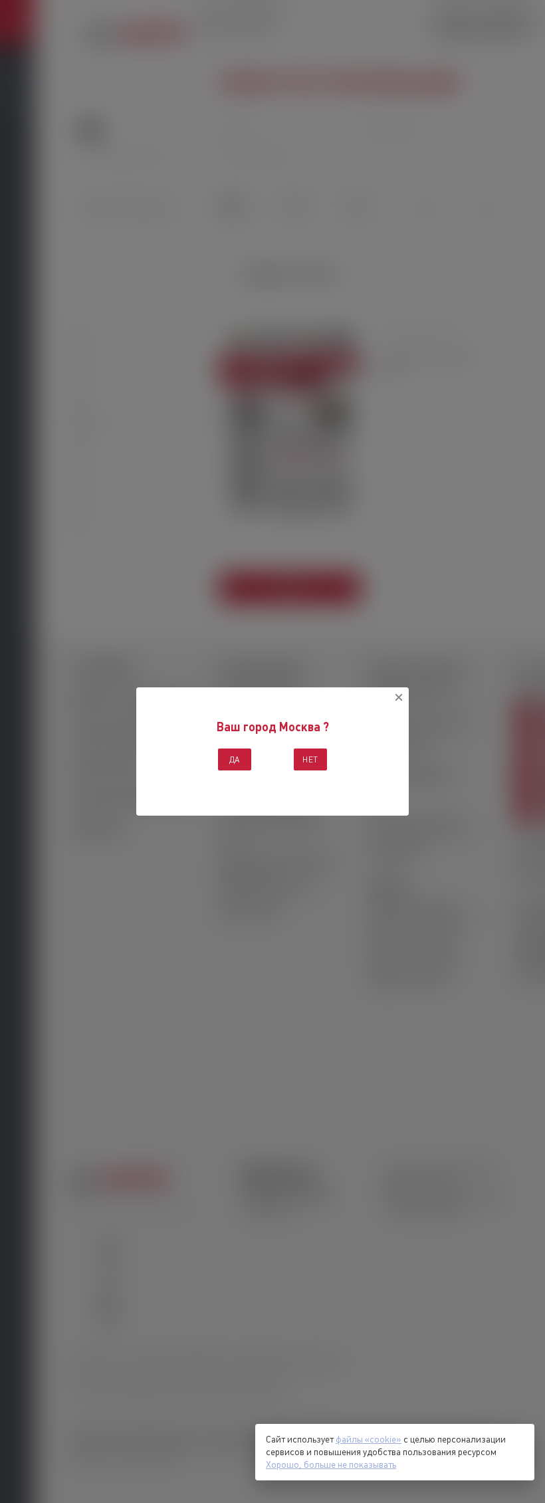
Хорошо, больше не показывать (331, 1464)
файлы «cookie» (368, 1439)
